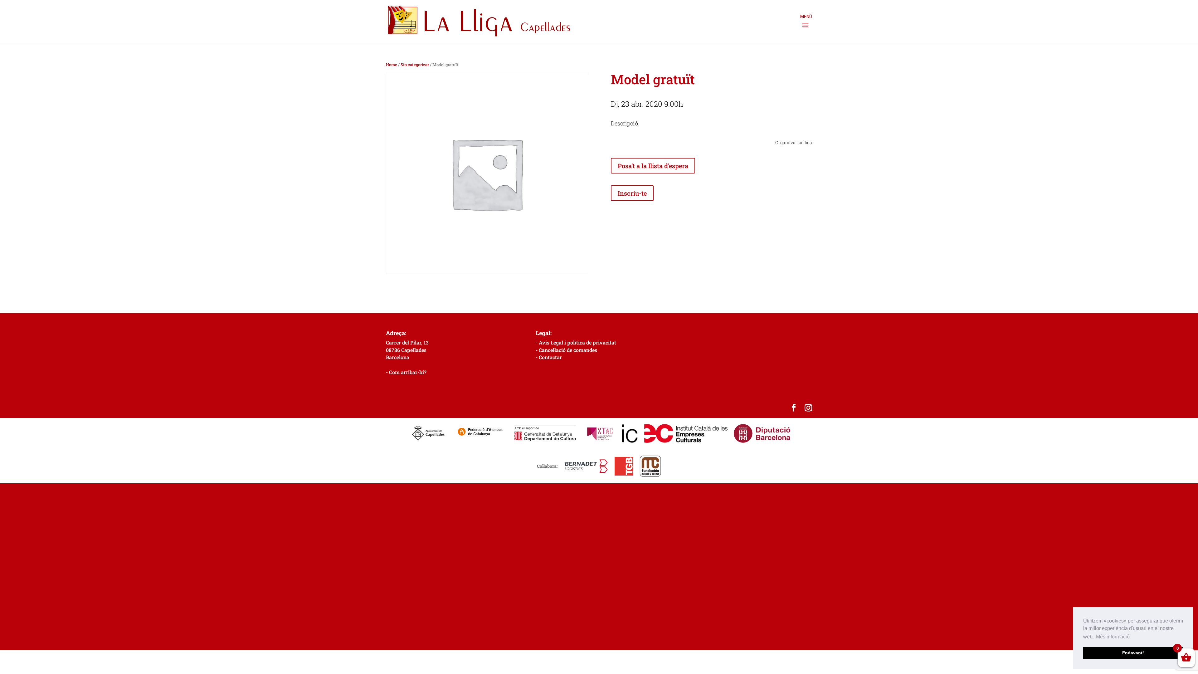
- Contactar (549, 357)
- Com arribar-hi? (406, 372)
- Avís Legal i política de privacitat (576, 342)
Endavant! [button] (1133, 652)
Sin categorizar (415, 64)
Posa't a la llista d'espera (653, 166)
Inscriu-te (632, 193)
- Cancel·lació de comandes (566, 350)
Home (391, 64)
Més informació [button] (1113, 636)
